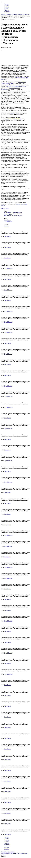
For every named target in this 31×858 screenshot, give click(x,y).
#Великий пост (8, 214)
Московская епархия (23, 14)
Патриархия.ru (5, 208)
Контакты (7, 11)
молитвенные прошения (14, 119)
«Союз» (12, 113)
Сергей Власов (8, 221)
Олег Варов (7, 220)
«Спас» (18, 113)
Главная (6, 4)
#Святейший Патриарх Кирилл (13, 212)
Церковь (6, 8)
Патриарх (6, 7)
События (6, 5)
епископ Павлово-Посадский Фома (16, 86)
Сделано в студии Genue (7, 852)
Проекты (6, 10)
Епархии (14, 14)
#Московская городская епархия (13, 215)
